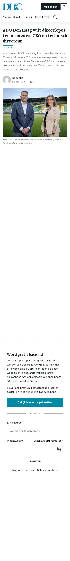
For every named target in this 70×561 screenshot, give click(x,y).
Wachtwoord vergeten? (48, 440)
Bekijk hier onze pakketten (35, 402)
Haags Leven (41, 17)
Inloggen (35, 461)
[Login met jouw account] (63, 6)
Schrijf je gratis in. (29, 381)
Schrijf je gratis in (47, 470)
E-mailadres (14, 422)
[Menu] (63, 17)
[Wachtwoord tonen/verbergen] (59, 449)
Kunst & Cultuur (22, 17)
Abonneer (50, 6)
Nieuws (7, 17)
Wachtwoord (15, 440)
